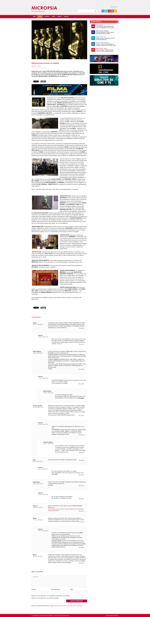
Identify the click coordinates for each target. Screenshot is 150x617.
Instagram (112, 11)
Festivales (47, 16)
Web (71, 589)
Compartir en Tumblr (43, 81)
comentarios (44, 67)
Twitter (106, 11)
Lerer (35, 66)
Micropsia (44, 8)
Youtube (109, 11)
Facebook (103, 11)
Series (53, 16)
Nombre (34, 589)
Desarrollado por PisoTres (112, 615)
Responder (81, 328)
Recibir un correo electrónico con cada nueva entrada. (45, 598)
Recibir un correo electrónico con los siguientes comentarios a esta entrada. (51, 595)
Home (34, 16)
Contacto (66, 16)
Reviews (59, 16)
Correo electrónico (56, 589)
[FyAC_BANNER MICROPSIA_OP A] (59, 95)
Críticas (40, 16)
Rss (115, 11)
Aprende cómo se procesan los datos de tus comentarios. (68, 605)
